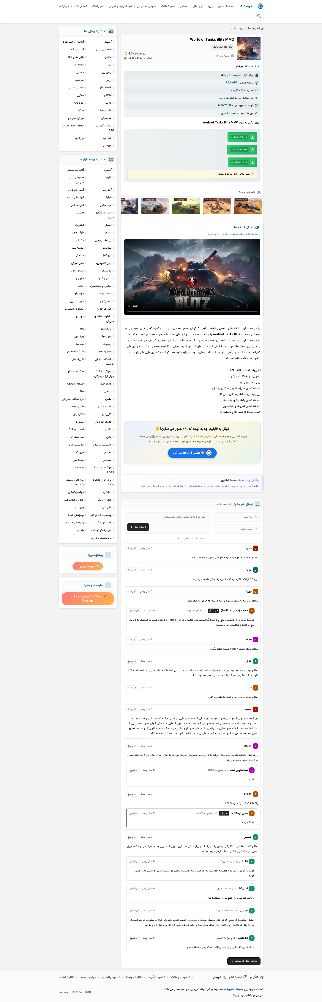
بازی (210, 6)
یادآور (80, 530)
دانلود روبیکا (134, 977)
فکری (80, 95)
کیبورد (79, 422)
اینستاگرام (235, 977)
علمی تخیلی (76, 87)
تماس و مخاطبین (101, 286)
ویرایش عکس (102, 522)
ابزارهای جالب (75, 197)
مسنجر (184, 6)
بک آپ (80, 240)
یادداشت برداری (101, 538)
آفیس (108, 170)
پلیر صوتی (77, 263)
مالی (109, 437)
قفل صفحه (77, 406)
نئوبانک (79, 467)
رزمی (109, 80)
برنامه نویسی (103, 240)
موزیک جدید (88, 977)
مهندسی (78, 460)
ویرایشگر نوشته (101, 530)
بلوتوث (107, 248)
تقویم (80, 278)
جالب (81, 286)
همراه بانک (168, 6)
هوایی (107, 138)
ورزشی (107, 145)
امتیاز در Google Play (140, 58)
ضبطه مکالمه (75, 384)
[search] (259, 16)
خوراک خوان (104, 309)
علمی (108, 399)
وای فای (107, 507)
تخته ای (79, 64)
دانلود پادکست (74, 309)
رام (82, 329)
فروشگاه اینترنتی (73, 399)
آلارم (109, 177)
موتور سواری (75, 118)
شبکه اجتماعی (75, 351)
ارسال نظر (140, 527)
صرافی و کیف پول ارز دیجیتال (104, 374)
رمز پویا (107, 336)
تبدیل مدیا (77, 270)
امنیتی (80, 212)
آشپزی (108, 42)
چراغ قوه (78, 293)
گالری (108, 429)
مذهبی (107, 452)
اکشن (234, 28)
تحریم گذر (105, 278)
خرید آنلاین (77, 301)
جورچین (107, 72)
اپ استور (106, 205)
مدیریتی (106, 118)
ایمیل (108, 225)
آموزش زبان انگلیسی (77, 180)
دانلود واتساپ (111, 977)
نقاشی (107, 492)
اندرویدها (247, 6)
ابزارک (108, 197)
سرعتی (79, 80)
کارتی (108, 103)
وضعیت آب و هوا (101, 515)
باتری (108, 232)
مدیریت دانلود (102, 445)
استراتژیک (77, 49)
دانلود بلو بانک (180, 977)
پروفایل (107, 255)
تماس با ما (80, 6)
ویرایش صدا (76, 515)
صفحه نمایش (75, 371)
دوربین (79, 316)
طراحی (108, 391)
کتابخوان (78, 414)
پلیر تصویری (104, 263)
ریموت (107, 344)
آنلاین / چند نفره (73, 42)
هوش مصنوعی (146, 6)
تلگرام (254, 977)
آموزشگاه (97, 6)
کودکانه (78, 103)
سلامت (79, 344)
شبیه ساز (106, 87)
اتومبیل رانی (104, 49)
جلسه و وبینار (103, 293)
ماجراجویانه (104, 110)
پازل (109, 64)
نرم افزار (198, 6)
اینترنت (79, 225)
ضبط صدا (106, 384)
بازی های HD (76, 57)
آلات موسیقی (75, 170)
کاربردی (107, 414)
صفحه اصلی (225, 6)
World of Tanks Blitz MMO (212, 40)
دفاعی (80, 72)
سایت (239, 989)
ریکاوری (79, 336)
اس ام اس (77, 205)
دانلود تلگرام (157, 977)
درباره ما (64, 6)
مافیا (81, 110)
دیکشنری (106, 329)
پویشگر (107, 270)
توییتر (217, 977)
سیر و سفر (105, 351)
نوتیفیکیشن (76, 492)
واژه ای (79, 138)
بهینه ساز (78, 248)
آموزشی (107, 190)
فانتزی (107, 95)
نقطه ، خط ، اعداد (73, 125)
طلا (82, 391)
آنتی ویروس (76, 190)
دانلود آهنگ (67, 977)
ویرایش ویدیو (75, 522)
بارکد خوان (77, 232)
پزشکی (79, 255)
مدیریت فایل (75, 445)
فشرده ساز (105, 406)
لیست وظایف (75, 429)
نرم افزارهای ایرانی (120, 6)
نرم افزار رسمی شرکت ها (75, 482)
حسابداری (106, 301)
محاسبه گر (77, 437)
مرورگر (80, 452)
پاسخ (130, 548)
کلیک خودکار (103, 422)
